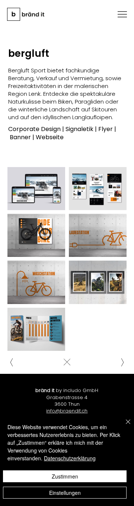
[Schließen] (124, 426)
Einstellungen (65, 492)
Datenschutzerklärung (70, 458)
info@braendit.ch (66, 410)
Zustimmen (65, 476)
